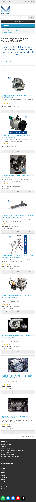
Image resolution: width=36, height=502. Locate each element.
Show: (33, 69)
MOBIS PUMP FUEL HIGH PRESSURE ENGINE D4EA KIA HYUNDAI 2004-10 (17, 256)
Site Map (3, 470)
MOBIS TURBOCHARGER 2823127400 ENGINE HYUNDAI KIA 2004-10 (18, 337)
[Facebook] (13, 498)
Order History (4, 489)
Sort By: (33, 64)
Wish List (3, 491)
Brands (3, 475)
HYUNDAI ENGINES (20, 30)
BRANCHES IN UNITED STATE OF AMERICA (11, 459)
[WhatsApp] (3, 498)
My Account (4, 486)
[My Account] (26, 1)
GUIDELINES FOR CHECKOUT (8, 454)
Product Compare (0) (6, 61)
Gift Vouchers (4, 477)
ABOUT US (3, 446)
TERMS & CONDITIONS (6, 452)
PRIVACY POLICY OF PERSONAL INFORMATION (12, 450)
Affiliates (3, 479)
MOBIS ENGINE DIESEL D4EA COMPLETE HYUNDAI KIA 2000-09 (16, 96)
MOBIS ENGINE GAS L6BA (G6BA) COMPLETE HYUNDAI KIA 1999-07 (17, 176)
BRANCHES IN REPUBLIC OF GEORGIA (10, 457)
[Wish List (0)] (28, 1)
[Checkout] (33, 1)
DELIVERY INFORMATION (7, 448)
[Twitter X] (23, 498)
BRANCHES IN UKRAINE (6, 461)
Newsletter (3, 493)
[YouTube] (18, 498)
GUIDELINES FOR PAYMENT (7, 444)
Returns (3, 468)
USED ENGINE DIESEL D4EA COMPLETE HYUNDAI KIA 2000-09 (15, 417)
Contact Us (3, 466)
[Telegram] (8, 498)
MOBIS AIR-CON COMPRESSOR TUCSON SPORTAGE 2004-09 (16, 136)
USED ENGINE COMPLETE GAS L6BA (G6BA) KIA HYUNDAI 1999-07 (17, 377)
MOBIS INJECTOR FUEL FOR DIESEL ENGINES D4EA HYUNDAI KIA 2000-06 (17, 216)
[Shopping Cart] (31, 1)
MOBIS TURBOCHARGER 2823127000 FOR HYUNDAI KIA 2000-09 (16, 296)
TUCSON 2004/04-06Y (8, 32)
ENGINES (10, 30)
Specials (3, 481)
